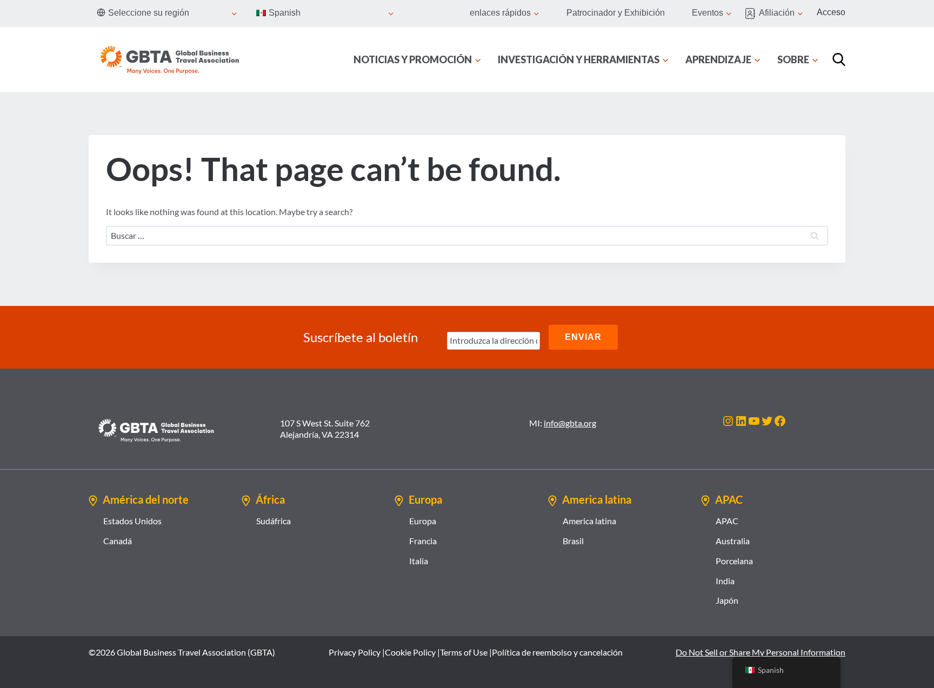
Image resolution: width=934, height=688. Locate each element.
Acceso (831, 12)
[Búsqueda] (838, 59)
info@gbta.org (570, 423)
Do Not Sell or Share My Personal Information (760, 652)
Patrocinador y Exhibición (615, 12)
